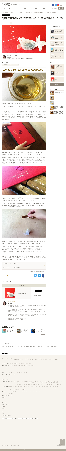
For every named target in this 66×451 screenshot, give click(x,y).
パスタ (30, 382)
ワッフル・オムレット (56, 386)
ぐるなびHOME (4, 449)
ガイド (3, 408)
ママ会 (19, 365)
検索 (62, 8)
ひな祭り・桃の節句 (6, 376)
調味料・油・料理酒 (20, 381)
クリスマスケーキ (19, 372)
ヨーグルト (37, 381)
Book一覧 (10, 445)
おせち (10, 374)
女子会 (22, 365)
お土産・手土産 (4, 346)
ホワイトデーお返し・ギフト (57, 359)
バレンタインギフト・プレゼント (46, 359)
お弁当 (29, 384)
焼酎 (15, 391)
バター (54, 381)
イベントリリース (5, 411)
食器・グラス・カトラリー (7, 395)
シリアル (40, 381)
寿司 (31, 384)
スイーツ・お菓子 (5, 386)
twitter (56, 5)
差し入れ (9, 346)
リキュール (47, 391)
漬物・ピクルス (31, 381)
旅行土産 (27, 346)
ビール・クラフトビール (37, 391)
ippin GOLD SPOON (6, 415)
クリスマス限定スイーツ (12, 372)
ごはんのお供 (26, 381)
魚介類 (47, 382)
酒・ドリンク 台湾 (47, 346)
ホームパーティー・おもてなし (8, 365)
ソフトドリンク (52, 391)
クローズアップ (5, 404)
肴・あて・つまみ (58, 384)
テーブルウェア (5, 400)
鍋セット (23, 384)
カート (59, 8)
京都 (12, 418)
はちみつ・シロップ (59, 381)
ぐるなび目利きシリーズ (11, 449)
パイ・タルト (15, 386)
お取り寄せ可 (5, 418)
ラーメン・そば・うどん (51, 384)
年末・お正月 (4, 374)
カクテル (43, 391)
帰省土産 (22, 363)
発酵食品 (57, 382)
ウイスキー (18, 391)
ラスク (51, 386)
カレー (45, 384)
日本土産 (29, 363)
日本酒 (13, 391)
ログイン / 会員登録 (53, 8)
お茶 (9, 393)
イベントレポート (5, 402)
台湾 (3, 281)
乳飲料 (12, 393)
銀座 (29, 418)
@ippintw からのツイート (28, 421)
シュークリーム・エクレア (45, 386)
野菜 (54, 382)
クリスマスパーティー (26, 372)
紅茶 (18, 346)
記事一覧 (43, 334)
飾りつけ (25, 365)
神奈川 (36, 418)
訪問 (10, 363)
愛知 (22, 418)
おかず (33, 382)
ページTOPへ (62, 448)
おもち (14, 374)
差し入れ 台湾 (40, 346)
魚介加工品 (51, 382)
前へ (62, 444)
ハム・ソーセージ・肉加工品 (40, 382)
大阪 (33, 418)
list (35, 277)
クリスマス (4, 372)
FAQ (26, 449)
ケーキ (11, 386)
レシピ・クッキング (31, 365)
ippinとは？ (62, 5)
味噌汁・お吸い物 (36, 384)
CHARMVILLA (6, 64)
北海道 (26, 418)
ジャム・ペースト (49, 381)
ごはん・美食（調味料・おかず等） (8, 381)
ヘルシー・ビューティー (6, 367)
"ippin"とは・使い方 (16, 445)
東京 (9, 418)
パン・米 (44, 381)
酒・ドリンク (14, 346)
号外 (3, 413)
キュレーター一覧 (5, 445)
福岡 (19, 418)
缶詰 (26, 384)
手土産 (16, 365)
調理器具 (3, 397)
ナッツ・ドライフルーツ (24, 382)
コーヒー (58, 391)
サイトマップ (22, 449)
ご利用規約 (18, 449)
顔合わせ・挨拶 (17, 363)
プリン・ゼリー (37, 386)
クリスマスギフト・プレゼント (29, 359)
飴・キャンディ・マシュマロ (14, 389)
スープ (42, 384)
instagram (58, 5)
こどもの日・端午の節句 (6, 379)
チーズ (18, 382)
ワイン (10, 391)
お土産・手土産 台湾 (33, 346)
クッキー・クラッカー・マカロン (23, 386)
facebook (53, 5)
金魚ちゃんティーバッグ (15, 64)
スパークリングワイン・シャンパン (26, 391)
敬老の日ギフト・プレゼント (19, 359)
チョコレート (32, 386)
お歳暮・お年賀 (37, 359)
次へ (62, 440)
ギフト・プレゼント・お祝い (7, 358)
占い (3, 406)
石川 (16, 418)
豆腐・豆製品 (19, 384)
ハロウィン (4, 370)
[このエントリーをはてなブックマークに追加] (39, 275)
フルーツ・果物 (22, 389)
